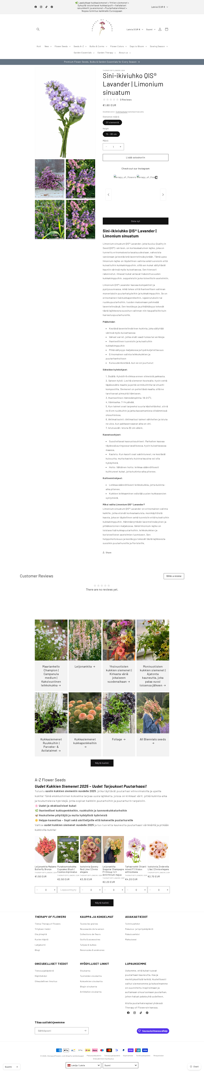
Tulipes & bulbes (88, 945)
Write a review (173, 576)
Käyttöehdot (41, 976)
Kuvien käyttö (42, 939)
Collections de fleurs (90, 934)
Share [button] (108, 552)
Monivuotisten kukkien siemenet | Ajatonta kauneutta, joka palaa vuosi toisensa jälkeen (153, 676)
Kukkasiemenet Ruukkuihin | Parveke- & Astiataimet (51, 744)
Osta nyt (135, 221)
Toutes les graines (89, 923)
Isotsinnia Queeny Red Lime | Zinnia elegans (89, 869)
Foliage (117, 739)
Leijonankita (83, 666)
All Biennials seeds (153, 739)
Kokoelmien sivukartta (91, 981)
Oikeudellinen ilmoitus (46, 981)
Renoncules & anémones (92, 950)
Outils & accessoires (90, 939)
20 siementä (112, 122)
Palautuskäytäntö (94, 1056)
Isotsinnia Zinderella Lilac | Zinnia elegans (158, 868)
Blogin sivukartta (88, 986)
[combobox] (83, 1065)
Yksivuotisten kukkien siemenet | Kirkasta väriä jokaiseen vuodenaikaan (119, 674)
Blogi (37, 950)
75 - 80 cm (111, 134)
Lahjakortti (40, 945)
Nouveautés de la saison (92, 929)
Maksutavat (130, 939)
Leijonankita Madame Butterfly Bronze (46, 868)
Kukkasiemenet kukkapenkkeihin (85, 741)
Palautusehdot (132, 934)
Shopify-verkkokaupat (75, 1056)
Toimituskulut (121, 112)
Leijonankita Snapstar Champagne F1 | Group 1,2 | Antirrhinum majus (113, 870)
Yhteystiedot (158, 1056)
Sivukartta (85, 970)
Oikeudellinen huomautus (103, 1059)
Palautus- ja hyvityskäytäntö (139, 929)
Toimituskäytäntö (143, 1056)
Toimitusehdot (132, 923)
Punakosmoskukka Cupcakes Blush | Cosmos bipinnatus (67, 869)
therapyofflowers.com (56, 1056)
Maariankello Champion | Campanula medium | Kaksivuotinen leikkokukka (51, 676)
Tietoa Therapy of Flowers (48, 923)
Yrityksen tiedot (43, 929)
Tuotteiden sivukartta (91, 976)
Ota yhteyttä (41, 934)
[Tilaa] (85, 1030)
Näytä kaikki (102, 763)
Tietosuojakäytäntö (44, 970)
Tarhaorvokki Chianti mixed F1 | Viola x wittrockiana (135, 869)
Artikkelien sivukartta (91, 991)
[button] (38, 29)
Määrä (105, 140)
